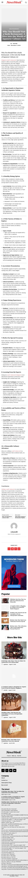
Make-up (14, 755)
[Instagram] (6, 770)
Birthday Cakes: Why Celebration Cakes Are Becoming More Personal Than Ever (18, 627)
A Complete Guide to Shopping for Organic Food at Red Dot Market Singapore (17, 607)
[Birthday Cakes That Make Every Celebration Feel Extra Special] (5, 620)
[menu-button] (2, 2)
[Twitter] (12, 548)
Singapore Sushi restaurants (8, 60)
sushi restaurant (16, 451)
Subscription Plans (6, 782)
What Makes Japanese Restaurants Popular (20, 517)
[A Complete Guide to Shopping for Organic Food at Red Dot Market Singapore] (5, 607)
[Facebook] (9, 548)
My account (4, 785)
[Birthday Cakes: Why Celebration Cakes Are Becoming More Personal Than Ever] (5, 627)
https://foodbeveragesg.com (14, 534)
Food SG (19, 755)
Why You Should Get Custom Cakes (7, 517)
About (3, 778)
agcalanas (6, 664)
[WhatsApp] (19, 548)
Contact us (4, 780)
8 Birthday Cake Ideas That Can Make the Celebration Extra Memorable (18, 600)
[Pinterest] (15, 548)
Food (2, 794)
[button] (26, 2)
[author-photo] (2, 664)
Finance (9, 755)
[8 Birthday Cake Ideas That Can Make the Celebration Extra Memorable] (5, 600)
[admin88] (14, 526)
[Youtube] (14, 770)
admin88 (15, 43)
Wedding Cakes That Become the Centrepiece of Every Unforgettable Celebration (18, 614)
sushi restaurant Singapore (14, 375)
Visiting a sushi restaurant (8, 489)
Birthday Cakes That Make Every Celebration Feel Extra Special (18, 620)
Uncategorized (14, 28)
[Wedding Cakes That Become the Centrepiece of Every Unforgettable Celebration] (5, 614)
